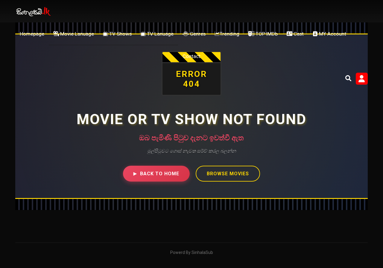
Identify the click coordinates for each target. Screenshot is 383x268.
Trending (229, 34)
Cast (298, 34)
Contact (191, 56)
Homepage (32, 34)
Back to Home (156, 173)
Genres (197, 34)
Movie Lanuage (76, 34)
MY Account (332, 34)
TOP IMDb (266, 34)
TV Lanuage (160, 34)
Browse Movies (228, 173)
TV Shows (120, 34)
